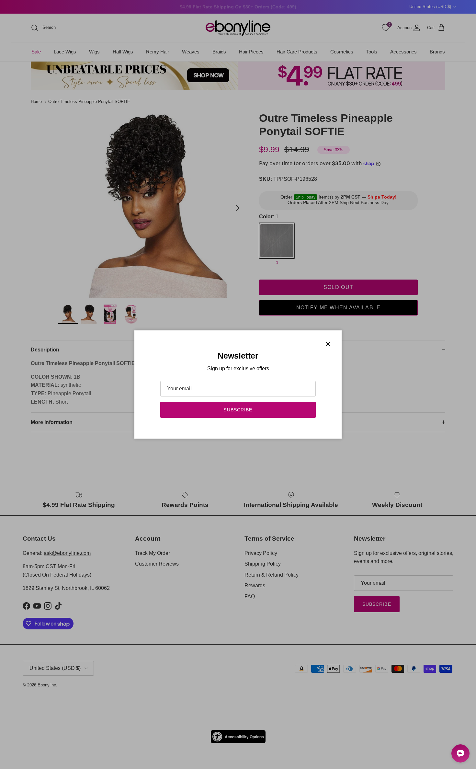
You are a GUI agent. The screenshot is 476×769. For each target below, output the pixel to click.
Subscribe (237, 409)
